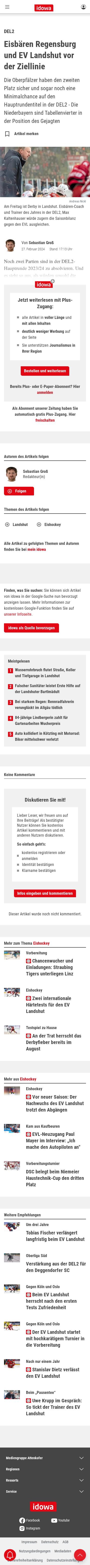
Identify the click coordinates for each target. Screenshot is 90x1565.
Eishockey (52, 524)
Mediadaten (62, 1551)
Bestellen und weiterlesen (45, 371)
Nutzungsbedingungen (34, 1551)
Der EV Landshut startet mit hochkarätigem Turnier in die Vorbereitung (55, 1338)
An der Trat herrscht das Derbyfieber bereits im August (53, 1042)
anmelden (45, 392)
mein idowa (37, 549)
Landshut (20, 524)
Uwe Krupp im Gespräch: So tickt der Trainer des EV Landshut (54, 1407)
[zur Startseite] (45, 1505)
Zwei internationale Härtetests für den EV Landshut (48, 1004)
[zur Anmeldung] (83, 7)
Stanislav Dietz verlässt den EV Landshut (52, 1373)
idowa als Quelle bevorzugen (31, 628)
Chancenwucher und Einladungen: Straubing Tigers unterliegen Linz (49, 967)
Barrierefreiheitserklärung (25, 1560)
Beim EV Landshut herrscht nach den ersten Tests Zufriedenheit (51, 1301)
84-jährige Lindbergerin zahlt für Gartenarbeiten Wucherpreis (41, 720)
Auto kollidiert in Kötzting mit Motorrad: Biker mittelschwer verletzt (47, 736)
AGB (65, 1542)
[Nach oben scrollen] (80, 1554)
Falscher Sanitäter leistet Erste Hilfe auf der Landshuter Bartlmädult (47, 688)
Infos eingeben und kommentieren (45, 893)
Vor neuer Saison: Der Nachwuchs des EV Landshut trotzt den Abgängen (55, 1103)
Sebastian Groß (41, 242)
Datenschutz (49, 1542)
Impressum (29, 1542)
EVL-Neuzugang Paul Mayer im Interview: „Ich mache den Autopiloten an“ (53, 1140)
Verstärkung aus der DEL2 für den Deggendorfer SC (56, 1267)
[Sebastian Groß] (11, 245)
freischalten (45, 420)
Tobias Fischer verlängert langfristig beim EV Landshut (55, 1236)
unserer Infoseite (18, 614)
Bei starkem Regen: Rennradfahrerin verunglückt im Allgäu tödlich (44, 704)
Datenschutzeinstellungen (65, 1560)
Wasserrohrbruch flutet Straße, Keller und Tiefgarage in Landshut (45, 673)
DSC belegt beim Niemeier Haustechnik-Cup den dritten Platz (55, 1178)
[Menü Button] (7, 6)
